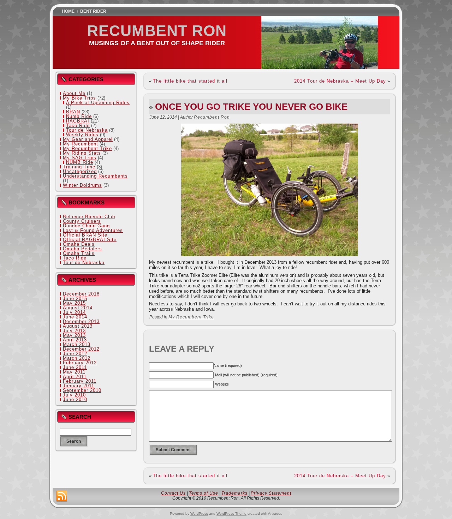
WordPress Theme (231, 513)
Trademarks (234, 493)
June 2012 (75, 353)
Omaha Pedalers (82, 248)
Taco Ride (78, 125)
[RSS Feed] (61, 496)
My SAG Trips (79, 157)
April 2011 (75, 376)
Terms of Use (203, 493)
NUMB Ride (79, 162)
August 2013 (78, 326)
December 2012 (81, 349)
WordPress (199, 513)
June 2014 (75, 317)
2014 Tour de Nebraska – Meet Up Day (340, 81)
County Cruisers (82, 221)
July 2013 (74, 330)
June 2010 (75, 399)
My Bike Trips (79, 98)
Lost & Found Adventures (93, 230)
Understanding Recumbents (95, 176)
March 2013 (76, 344)
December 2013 (81, 321)
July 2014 (74, 312)
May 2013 (74, 335)
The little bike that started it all (190, 81)
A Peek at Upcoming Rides (98, 102)
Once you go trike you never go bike (251, 106)
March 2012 (76, 358)
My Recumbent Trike (87, 148)
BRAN (73, 111)
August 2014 (78, 307)
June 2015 (75, 298)
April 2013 (75, 339)
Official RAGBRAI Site (90, 239)
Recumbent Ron (157, 30)
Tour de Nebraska (87, 130)
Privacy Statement (271, 493)
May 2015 (74, 303)
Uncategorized (80, 171)
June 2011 (75, 367)
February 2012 (80, 362)
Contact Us (173, 493)
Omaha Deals (79, 244)
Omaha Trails (79, 253)
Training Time (79, 166)
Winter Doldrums (82, 185)
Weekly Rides (82, 134)
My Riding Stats (82, 153)
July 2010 (74, 395)
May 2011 (74, 372)
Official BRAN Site (85, 235)
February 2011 (79, 381)
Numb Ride (79, 116)
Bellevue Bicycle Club (89, 216)
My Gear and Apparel (88, 139)
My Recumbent (80, 144)
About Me (74, 93)
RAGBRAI (77, 121)
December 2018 (81, 294)
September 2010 (82, 390)
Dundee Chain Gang (86, 225)
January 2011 (78, 385)
